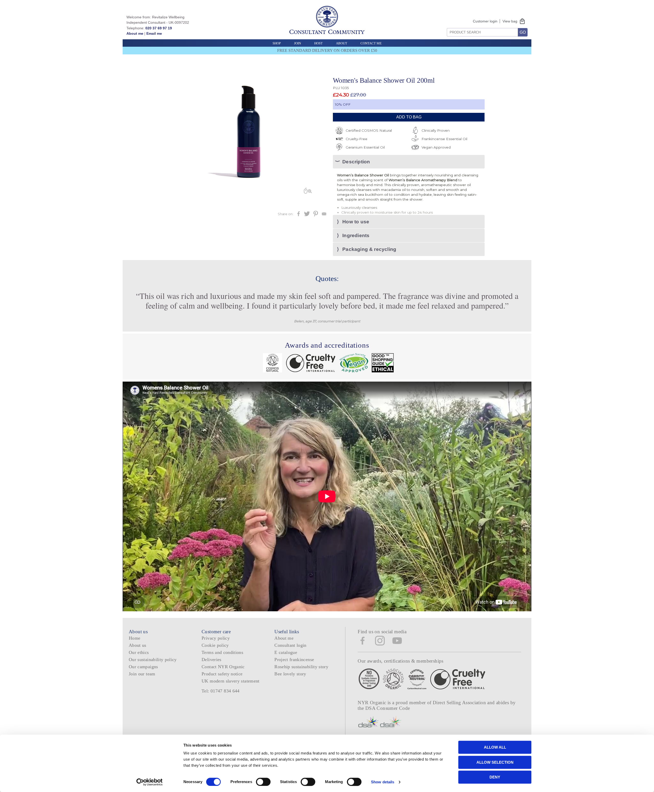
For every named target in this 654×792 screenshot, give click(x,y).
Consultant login (290, 645)
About (341, 43)
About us (137, 645)
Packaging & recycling (369, 249)
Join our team (142, 673)
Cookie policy (215, 645)
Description (356, 161)
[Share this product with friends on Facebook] (298, 215)
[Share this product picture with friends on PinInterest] (316, 215)
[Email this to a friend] (324, 215)
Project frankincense (294, 659)
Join (297, 43)
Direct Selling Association (460, 702)
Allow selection (494, 762)
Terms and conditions (222, 652)
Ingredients (355, 235)
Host (318, 43)
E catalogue (285, 652)
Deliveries (211, 659)
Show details (382, 782)
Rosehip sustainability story (301, 666)
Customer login (485, 21)
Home (134, 638)
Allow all (495, 747)
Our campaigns (143, 666)
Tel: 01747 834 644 (221, 690)
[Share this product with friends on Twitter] (307, 215)
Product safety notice (222, 673)
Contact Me (371, 43)
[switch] (263, 782)
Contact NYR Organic (223, 666)
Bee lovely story (290, 673)
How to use (355, 221)
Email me (154, 33)
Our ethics (139, 652)
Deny (494, 777)
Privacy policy (216, 638)
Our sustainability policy (153, 659)
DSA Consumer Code (387, 708)
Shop (277, 43)
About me (134, 33)
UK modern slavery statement (231, 681)
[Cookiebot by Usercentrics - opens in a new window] (149, 782)
